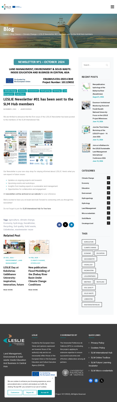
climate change (27, 219)
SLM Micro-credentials (102, 370)
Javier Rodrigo (26, 109)
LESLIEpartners (90, 276)
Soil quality (19, 226)
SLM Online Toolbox (100, 357)
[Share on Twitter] (65, 224)
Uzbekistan (8, 229)
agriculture (14, 219)
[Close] (52, 378)
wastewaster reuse (24, 229)
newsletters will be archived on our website (23, 194)
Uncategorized (87, 223)
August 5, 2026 (98, 97)
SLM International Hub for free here (37, 209)
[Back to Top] (112, 398)
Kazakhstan (29, 223)
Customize (15, 392)
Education (85, 188)
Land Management (89, 208)
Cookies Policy (98, 347)
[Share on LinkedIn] (71, 224)
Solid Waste (20, 94)
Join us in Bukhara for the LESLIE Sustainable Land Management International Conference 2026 (101, 151)
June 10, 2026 (98, 161)
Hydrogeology (46, 91)
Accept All (45, 392)
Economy (22, 91)
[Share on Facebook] (59, 224)
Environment (33, 91)
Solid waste (30, 226)
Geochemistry (89, 259)
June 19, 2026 (98, 121)
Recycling (8, 226)
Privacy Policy (97, 343)
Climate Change (10, 91)
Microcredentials (88, 213)
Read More (8, 290)
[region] (30, 386)
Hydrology (57, 91)
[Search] (107, 65)
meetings (87, 282)
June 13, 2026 (98, 140)
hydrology (18, 223)
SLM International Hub (101, 352)
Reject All (30, 392)
